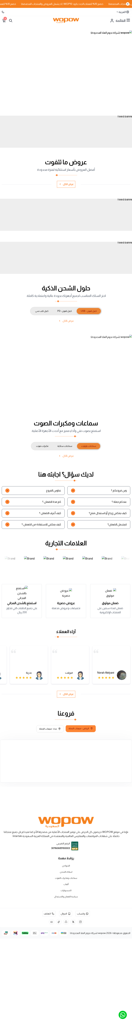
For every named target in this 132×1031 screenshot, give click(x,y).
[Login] (112, 20)
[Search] (11, 20)
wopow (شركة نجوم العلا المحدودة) (88, 933)
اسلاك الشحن (66, 872)
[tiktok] (59, 922)
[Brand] (9, 562)
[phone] (3, 12)
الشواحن (66, 866)
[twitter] (73, 922)
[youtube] (51, 922)
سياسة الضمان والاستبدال (66, 896)
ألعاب (66, 884)
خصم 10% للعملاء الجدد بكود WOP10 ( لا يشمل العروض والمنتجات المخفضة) (70, 3)
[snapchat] (66, 922)
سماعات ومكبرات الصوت (66, 878)
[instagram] (80, 922)
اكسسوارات (66, 890)
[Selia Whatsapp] (122, 1014)
